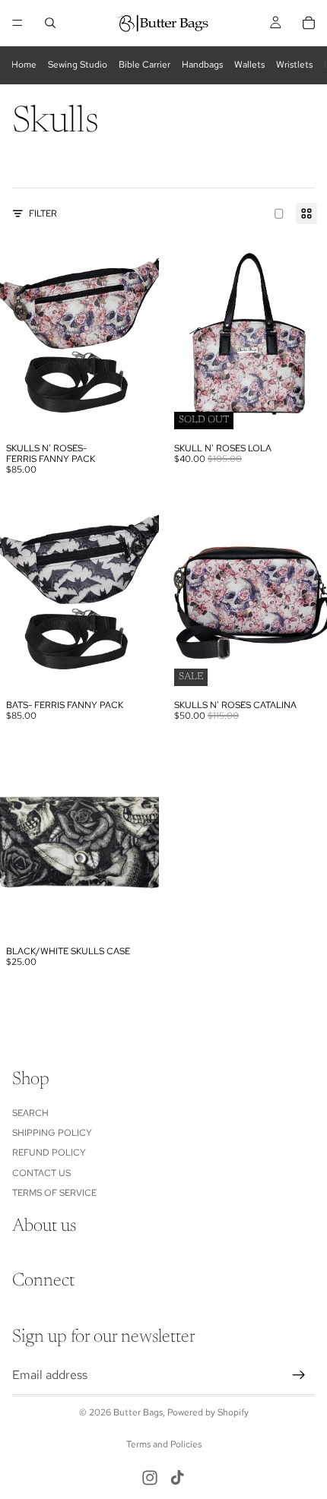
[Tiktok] (177, 1478)
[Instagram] (150, 1478)
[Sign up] (299, 1375)
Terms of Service (54, 1193)
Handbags (202, 65)
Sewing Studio (77, 65)
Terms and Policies (164, 1444)
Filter (43, 213)
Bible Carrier (144, 65)
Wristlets (294, 65)
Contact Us (41, 1173)
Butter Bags (138, 1412)
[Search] (50, 23)
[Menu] (17, 22)
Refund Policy (49, 1152)
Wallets (249, 65)
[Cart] (308, 23)
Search (30, 1113)
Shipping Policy (52, 1133)
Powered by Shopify (208, 1412)
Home (24, 65)
